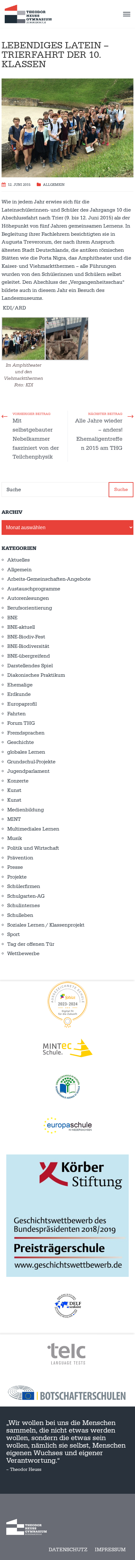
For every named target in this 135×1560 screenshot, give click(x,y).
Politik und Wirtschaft (33, 848)
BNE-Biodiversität (28, 646)
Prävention (20, 858)
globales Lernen (26, 752)
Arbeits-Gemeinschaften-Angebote (49, 579)
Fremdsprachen (26, 733)
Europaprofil (22, 704)
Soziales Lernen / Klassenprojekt (45, 925)
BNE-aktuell (21, 627)
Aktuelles (18, 560)
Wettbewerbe (23, 953)
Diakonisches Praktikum (36, 675)
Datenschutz (68, 1550)
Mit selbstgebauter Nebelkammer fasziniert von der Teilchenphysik (36, 438)
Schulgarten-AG (26, 896)
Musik (14, 838)
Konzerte (18, 781)
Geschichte (20, 742)
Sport (13, 934)
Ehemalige (20, 685)
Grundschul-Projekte (31, 762)
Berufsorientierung (29, 608)
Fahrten (16, 714)
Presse (15, 867)
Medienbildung (25, 810)
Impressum (110, 1550)
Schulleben (20, 915)
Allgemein (54, 185)
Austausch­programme (33, 589)
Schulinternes (23, 905)
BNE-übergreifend (28, 656)
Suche (121, 489)
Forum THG (21, 723)
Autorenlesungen (28, 598)
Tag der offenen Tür (30, 944)
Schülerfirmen (23, 886)
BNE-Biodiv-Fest (26, 637)
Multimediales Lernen (33, 829)
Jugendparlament (28, 771)
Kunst (14, 790)
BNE (12, 618)
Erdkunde (19, 694)
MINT (14, 819)
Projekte (17, 877)
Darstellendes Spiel (30, 666)
